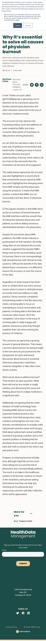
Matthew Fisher (6, 80)
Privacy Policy (11, 627)
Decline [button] (28, 25)
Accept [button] (17, 25)
